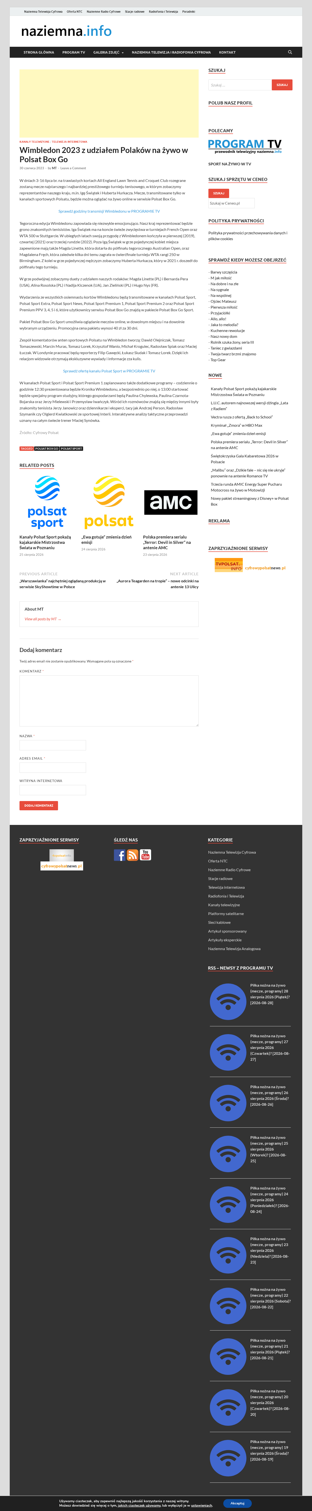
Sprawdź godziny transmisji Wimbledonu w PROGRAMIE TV (109, 211)
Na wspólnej (221, 295)
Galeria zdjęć (106, 52)
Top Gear (218, 359)
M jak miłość (221, 277)
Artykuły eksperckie (225, 939)
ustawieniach (201, 1505)
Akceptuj (237, 1503)
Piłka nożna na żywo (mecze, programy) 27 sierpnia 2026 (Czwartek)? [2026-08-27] (270, 1047)
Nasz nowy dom (224, 336)
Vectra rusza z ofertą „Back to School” (242, 417)
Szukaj (218, 193)
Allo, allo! (218, 318)
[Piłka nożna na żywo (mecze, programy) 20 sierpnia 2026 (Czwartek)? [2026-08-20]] (228, 1424)
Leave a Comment (73, 168)
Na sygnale (220, 289)
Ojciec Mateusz (223, 301)
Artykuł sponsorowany (227, 931)
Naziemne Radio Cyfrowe (104, 11)
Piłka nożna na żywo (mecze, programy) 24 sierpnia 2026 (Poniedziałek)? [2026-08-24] (269, 1200)
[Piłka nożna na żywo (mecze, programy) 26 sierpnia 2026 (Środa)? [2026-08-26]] (228, 1119)
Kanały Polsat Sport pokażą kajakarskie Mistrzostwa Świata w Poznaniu (45, 542)
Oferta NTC (74, 11)
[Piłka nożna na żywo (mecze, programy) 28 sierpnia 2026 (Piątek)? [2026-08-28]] (228, 1018)
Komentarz (32, 671)
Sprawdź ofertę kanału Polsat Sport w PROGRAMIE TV (109, 370)
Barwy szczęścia (224, 272)
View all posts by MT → (43, 618)
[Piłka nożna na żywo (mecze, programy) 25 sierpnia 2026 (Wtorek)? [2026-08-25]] (228, 1170)
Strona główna (39, 52)
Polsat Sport (71, 448)
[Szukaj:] (250, 84)
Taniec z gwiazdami (226, 348)
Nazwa (27, 736)
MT (54, 168)
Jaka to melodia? (224, 324)
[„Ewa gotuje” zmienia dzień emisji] (109, 503)
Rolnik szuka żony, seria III (232, 342)
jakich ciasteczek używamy (139, 1505)
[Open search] (290, 52)
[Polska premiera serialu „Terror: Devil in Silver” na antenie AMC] (171, 503)
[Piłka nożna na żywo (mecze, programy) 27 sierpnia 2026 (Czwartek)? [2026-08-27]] (228, 1069)
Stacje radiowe (135, 11)
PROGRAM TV (73, 52)
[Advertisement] (109, 103)
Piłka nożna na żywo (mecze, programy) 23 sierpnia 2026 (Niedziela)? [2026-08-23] (269, 1250)
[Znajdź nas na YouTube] (145, 855)
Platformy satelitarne (226, 913)
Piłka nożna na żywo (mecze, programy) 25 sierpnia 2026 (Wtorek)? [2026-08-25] (269, 1149)
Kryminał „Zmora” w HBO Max (236, 425)
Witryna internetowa (41, 781)
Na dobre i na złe (224, 283)
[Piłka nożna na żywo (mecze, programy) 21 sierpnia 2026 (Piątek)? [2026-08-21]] (228, 1373)
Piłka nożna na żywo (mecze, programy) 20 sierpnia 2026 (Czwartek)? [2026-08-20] (270, 1402)
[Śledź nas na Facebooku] (120, 855)
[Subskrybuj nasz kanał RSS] (132, 855)
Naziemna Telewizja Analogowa (234, 948)
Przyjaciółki (220, 313)
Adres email (32, 758)
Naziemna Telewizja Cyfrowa (43, 11)
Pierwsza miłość (224, 307)
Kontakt (227, 52)
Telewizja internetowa (69, 141)
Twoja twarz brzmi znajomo (233, 353)
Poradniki (188, 11)
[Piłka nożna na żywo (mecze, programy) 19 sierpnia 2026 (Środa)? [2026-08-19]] (228, 1475)
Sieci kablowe (219, 922)
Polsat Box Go (46, 448)
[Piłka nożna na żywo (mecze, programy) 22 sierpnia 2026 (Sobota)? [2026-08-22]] (228, 1322)
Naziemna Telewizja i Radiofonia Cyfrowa (171, 52)
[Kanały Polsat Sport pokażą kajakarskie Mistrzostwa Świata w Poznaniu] (47, 503)
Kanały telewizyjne (34, 141)
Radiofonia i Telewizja (163, 11)
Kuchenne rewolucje (228, 330)
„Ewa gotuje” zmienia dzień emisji (238, 433)
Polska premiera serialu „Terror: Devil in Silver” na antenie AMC (167, 542)
